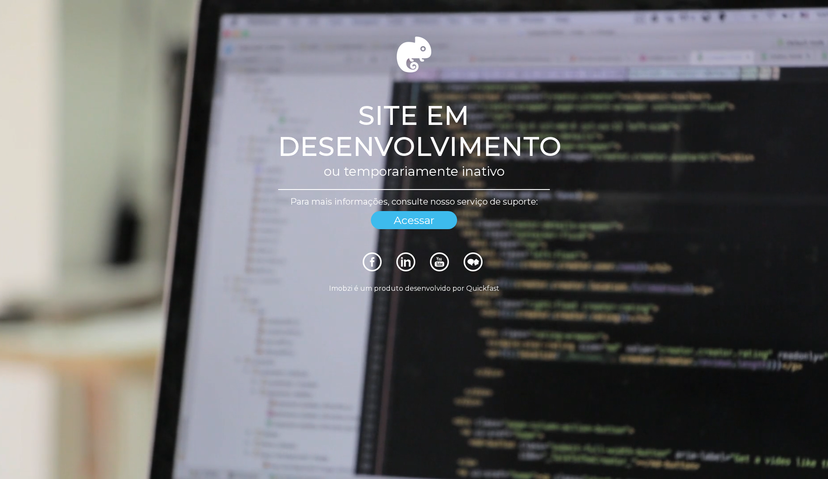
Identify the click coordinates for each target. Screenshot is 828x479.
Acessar (414, 220)
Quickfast (482, 288)
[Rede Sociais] (372, 269)
